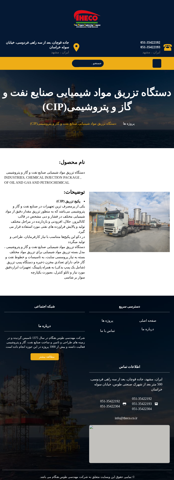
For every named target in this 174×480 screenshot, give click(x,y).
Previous (161, 221)
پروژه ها (129, 123)
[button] (45, 356)
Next (97, 221)
